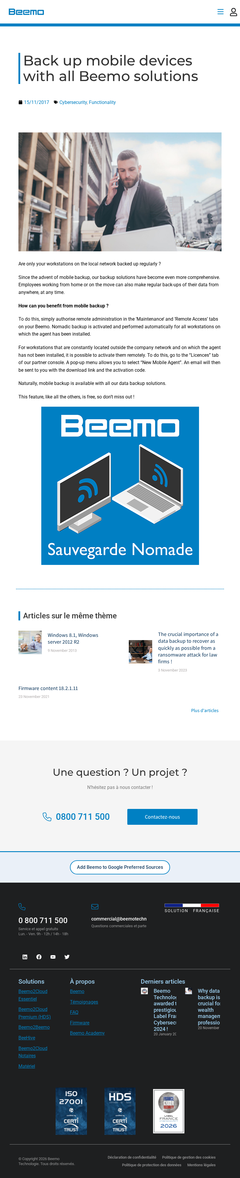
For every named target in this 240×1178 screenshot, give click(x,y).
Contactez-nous (162, 816)
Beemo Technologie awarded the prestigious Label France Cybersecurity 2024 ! (170, 1010)
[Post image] (30, 642)
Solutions (31, 981)
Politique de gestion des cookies (189, 1157)
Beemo (77, 991)
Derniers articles (163, 981)
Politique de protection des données (151, 1165)
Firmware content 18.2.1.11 (48, 688)
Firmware (79, 1023)
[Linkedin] (25, 957)
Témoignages (84, 1002)
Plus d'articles (205, 710)
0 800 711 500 (43, 920)
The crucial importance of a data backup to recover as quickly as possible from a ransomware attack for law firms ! (188, 648)
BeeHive (26, 1038)
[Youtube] (53, 957)
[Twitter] (67, 957)
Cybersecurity (73, 102)
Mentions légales (201, 1165)
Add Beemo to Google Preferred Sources (120, 867)
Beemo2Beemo (34, 1027)
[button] (220, 11)
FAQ (74, 1012)
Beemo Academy (87, 1033)
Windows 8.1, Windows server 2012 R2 (73, 638)
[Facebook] (39, 957)
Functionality (102, 102)
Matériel (26, 1066)
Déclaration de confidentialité (132, 1157)
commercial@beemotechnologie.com (130, 919)
